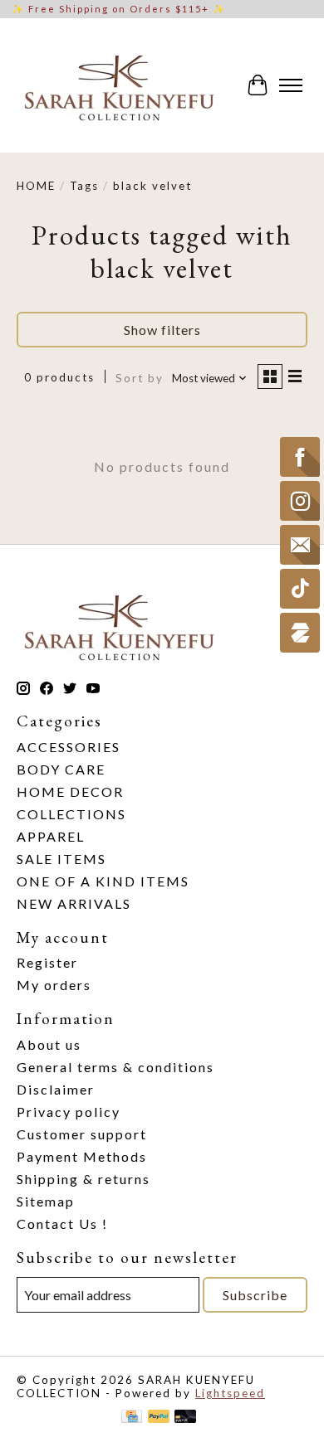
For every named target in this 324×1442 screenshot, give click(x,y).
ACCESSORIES (68, 747)
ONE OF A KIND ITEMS (103, 881)
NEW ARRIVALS (74, 903)
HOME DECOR (70, 791)
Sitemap (46, 1201)
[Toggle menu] (290, 85)
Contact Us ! (62, 1223)
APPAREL (51, 836)
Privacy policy (68, 1111)
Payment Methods (82, 1156)
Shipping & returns (83, 1179)
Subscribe (255, 1295)
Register (47, 962)
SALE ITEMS (61, 859)
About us (49, 1044)
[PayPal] (158, 1417)
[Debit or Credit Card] (185, 1417)
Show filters (162, 329)
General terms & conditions (115, 1067)
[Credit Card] (131, 1417)
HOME (36, 185)
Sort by (139, 378)
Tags (84, 185)
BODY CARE (61, 769)
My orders (54, 985)
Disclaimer (56, 1089)
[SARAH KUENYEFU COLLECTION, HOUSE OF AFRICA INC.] (118, 85)
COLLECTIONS (71, 814)
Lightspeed (230, 1393)
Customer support (82, 1134)
